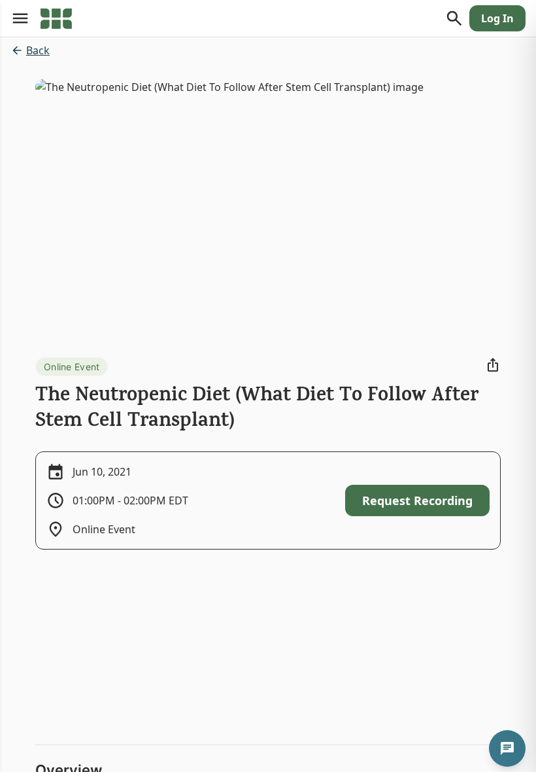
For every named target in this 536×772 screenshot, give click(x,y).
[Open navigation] (20, 18)
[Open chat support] (507, 748)
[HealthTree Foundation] (56, 18)
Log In (497, 18)
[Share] (493, 365)
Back (38, 50)
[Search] (454, 18)
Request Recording (417, 500)
